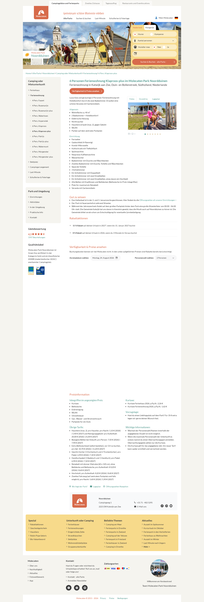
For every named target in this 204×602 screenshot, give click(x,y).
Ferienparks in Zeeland (116, 532)
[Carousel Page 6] (157, 134)
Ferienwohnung (37, 95)
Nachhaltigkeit (36, 569)
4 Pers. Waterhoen (40, 116)
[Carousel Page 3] (150, 134)
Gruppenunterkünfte (77, 547)
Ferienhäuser (73, 524)
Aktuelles (34, 573)
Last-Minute (100, 18)
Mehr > (147, 547)
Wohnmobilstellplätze (77, 543)
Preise (111, 598)
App (31, 580)
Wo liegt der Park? (79, 486)
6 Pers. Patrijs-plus (40, 141)
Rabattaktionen (36, 524)
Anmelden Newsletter (77, 580)
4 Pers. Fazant (38, 100)
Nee (159, 47)
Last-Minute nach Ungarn (154, 543)
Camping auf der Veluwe (116, 535)
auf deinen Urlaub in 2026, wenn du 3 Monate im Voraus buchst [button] (105, 233)
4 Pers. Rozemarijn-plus (42, 110)
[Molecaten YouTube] (85, 588)
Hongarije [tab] (149, 27)
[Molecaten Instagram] (166, 506)
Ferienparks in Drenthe (116, 528)
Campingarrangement (39, 167)
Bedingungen (122, 598)
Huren (141, 34)
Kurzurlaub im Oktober (154, 528)
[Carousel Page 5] (155, 134)
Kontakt (33, 217)
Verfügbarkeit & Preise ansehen (85, 91)
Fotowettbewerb (37, 577)
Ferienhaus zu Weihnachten (156, 535)
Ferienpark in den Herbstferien (157, 532)
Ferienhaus (35, 90)
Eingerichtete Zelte (76, 532)
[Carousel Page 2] (147, 134)
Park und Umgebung (39, 191)
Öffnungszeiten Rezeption (117, 486)
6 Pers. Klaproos (39, 126)
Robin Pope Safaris (38, 535)
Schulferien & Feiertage (119, 18)
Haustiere (34, 532)
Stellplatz (34, 162)
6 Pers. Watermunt (40, 146)
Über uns (33, 565)
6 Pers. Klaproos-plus (41, 131)
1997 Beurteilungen (36, 237)
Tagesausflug (111, 3)
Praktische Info (36, 212)
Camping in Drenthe (114, 547)
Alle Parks (67, 18)
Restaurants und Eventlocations (136, 3)
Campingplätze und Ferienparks (65, 3)
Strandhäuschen (75, 535)
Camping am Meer (114, 524)
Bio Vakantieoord (37, 539)
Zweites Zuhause (92, 3)
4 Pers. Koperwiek (40, 121)
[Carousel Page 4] (152, 134)
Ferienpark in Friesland (116, 539)
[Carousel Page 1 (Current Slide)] (145, 134)
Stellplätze (72, 539)
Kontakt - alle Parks (76, 577)
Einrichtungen (36, 197)
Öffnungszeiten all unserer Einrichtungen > (157, 200)
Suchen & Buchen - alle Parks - (153, 62)
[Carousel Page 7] (160, 134)
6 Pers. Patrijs (38, 136)
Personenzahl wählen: (150, 259)
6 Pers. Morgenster (40, 151)
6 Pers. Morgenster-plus (42, 157)
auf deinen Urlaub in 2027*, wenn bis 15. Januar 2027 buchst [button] (104, 225)
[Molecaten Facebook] (162, 506)
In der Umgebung (37, 207)
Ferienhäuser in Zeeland (116, 543)
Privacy (103, 598)
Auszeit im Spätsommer (154, 524)
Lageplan (97, 486)
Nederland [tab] (137, 27)
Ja (168, 47)
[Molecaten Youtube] (171, 506)
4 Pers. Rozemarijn (40, 105)
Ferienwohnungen (76, 528)
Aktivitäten (35, 202)
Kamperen (157, 34)
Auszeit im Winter (151, 539)
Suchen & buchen (83, 18)
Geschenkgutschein (38, 528)
